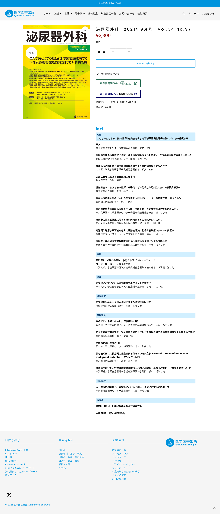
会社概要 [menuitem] (143, 13)
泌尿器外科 (11, 460)
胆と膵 (8, 457)
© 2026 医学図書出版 (16, 504)
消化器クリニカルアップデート (21, 471)
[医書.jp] (118, 86)
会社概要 (117, 460)
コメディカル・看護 (69, 460)
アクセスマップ (120, 453)
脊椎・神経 (64, 464)
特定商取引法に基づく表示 (126, 471)
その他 (62, 467)
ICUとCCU (11, 453)
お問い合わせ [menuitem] (127, 13)
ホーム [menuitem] (47, 13)
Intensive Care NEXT (16, 450)
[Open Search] (183, 13)
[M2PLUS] (118, 97)
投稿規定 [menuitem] (93, 13)
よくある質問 (119, 475)
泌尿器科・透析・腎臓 (70, 453)
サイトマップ (119, 457)
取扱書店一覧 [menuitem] (108, 13)
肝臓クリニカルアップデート (20, 467)
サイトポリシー (120, 467)
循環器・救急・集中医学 (71, 457)
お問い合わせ (119, 478)
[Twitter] (9, 495)
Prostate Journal (15, 464)
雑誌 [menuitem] (56, 13)
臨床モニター (12, 475)
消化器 (62, 450)
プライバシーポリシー (123, 464)
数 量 (100, 51)
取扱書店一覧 (119, 450)
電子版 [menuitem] (79, 13)
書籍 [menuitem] (67, 13)
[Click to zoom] (85, 29)
